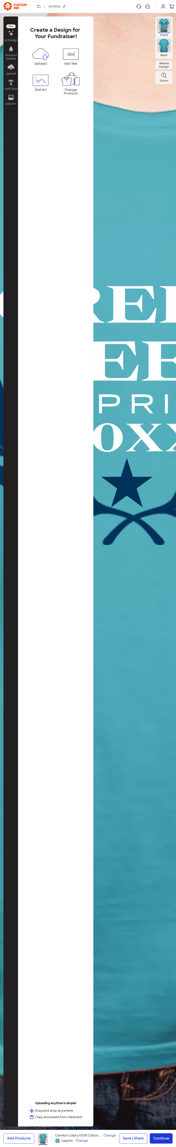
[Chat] (147, 6)
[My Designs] (38, 6)
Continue (161, 1138)
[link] (15, 6)
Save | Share (133, 1138)
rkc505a (54, 6)
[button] (10, 33)
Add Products (19, 1138)
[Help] (139, 6)
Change (109, 1135)
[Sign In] (163, 6)
